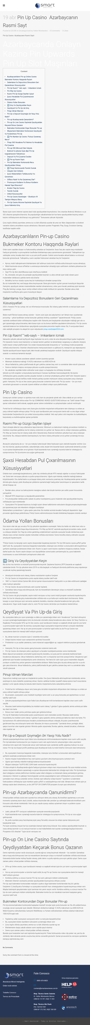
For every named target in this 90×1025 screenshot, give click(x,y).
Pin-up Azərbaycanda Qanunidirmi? (20, 119)
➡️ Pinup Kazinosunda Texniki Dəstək (21, 168)
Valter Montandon (40, 31)
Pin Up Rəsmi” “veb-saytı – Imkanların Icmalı (24, 88)
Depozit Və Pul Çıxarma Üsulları (19, 157)
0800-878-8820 (42, 981)
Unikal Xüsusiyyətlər (14, 194)
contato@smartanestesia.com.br (46, 988)
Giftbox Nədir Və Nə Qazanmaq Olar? (21, 180)
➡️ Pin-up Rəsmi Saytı (15, 160)
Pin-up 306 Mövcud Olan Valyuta (19, 148)
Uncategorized (25, 31)
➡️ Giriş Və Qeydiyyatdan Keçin (19, 105)
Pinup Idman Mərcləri (15, 111)
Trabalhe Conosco (9, 993)
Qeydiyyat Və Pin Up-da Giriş (18, 108)
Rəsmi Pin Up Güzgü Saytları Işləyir (20, 94)
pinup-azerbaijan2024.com (53, 329)
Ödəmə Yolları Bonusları (16, 102)
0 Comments (55, 31)
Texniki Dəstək (12, 191)
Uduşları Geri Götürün (15, 171)
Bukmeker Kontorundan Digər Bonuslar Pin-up (24, 128)
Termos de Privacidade (11, 997)
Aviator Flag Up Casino (15, 188)
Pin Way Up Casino (14, 91)
